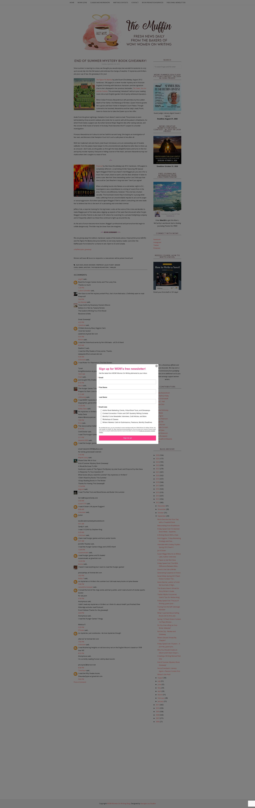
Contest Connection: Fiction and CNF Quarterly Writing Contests (125, 413)
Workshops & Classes (110, 419)
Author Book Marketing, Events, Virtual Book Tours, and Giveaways (126, 410)
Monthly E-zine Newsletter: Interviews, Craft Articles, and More (124, 416)
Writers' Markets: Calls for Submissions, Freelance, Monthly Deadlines (127, 422)
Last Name (103, 397)
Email (101, 377)
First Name (103, 387)
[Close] (156, 366)
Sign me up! (127, 438)
